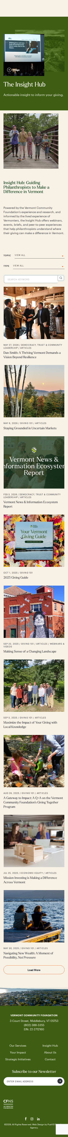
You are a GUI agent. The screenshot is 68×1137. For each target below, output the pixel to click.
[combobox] (40, 256)
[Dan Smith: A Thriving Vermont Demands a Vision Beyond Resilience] (34, 323)
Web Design (38, 1124)
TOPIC (7, 255)
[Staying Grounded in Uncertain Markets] (34, 398)
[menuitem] (17, 1045)
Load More (34, 970)
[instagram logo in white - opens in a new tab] (32, 1119)
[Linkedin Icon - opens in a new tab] (38, 1119)
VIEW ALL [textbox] (20, 255)
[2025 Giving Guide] (34, 547)
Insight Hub (50, 1045)
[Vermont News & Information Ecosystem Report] (34, 472)
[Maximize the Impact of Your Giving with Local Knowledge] (34, 694)
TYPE (6, 266)
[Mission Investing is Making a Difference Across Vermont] (34, 850)
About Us (50, 1052)
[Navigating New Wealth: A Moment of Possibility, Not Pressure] (34, 925)
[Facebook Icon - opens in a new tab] (26, 1119)
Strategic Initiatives (18, 1059)
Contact (50, 1059)
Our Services (17, 1045)
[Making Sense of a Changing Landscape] (34, 619)
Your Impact (18, 1052)
